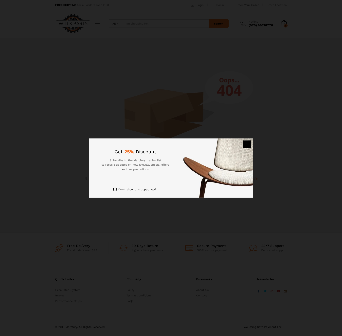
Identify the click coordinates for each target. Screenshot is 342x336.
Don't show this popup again (138, 189)
